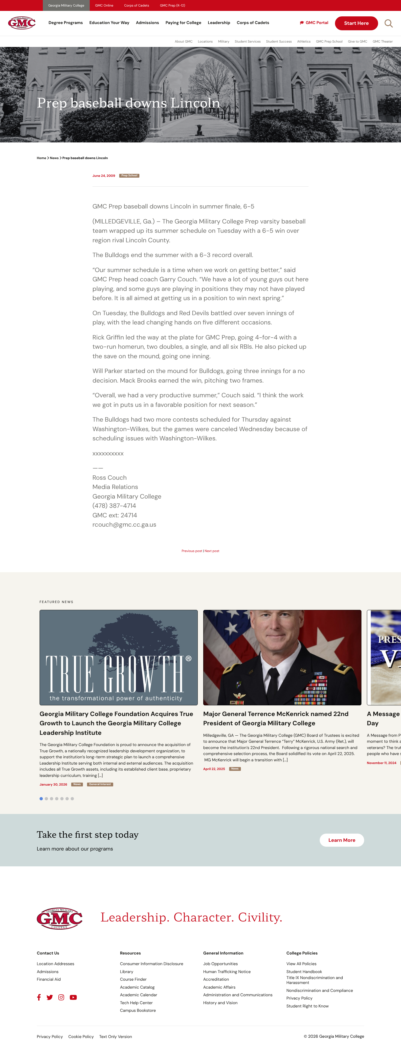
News (54, 158)
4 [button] (56, 798)
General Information (223, 953)
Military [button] (223, 41)
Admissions (147, 22)
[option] (118, 698)
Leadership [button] (219, 22)
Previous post (192, 551)
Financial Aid (49, 979)
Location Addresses (55, 963)
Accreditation (216, 979)
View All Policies (301, 963)
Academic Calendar (138, 994)
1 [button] (41, 798)
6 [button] (67, 798)
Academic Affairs (219, 987)
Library (126, 971)
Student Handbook (304, 971)
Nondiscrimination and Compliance (319, 990)
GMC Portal (317, 22)
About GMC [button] (184, 41)
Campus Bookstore (138, 1010)
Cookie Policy (81, 1036)
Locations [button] (205, 41)
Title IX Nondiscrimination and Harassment (314, 980)
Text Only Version (115, 1036)
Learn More (341, 840)
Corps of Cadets (136, 5)
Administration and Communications (238, 994)
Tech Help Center (136, 1002)
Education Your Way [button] (109, 22)
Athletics (304, 41)
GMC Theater (383, 41)
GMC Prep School (329, 41)
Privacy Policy (299, 998)
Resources (130, 953)
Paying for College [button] (183, 22)
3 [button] (51, 798)
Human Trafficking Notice (227, 971)
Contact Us (48, 953)
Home (41, 158)
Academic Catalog (137, 987)
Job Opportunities (220, 963)
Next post (212, 551)
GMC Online (104, 5)
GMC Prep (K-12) (172, 5)
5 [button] (62, 798)
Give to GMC (357, 41)
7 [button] (72, 798)
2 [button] (46, 798)
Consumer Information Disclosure (151, 963)
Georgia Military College (66, 5)
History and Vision (220, 1002)
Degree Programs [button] (66, 22)
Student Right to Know (307, 1006)
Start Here (356, 23)
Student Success (279, 41)
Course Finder (133, 979)
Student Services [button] (248, 41)
